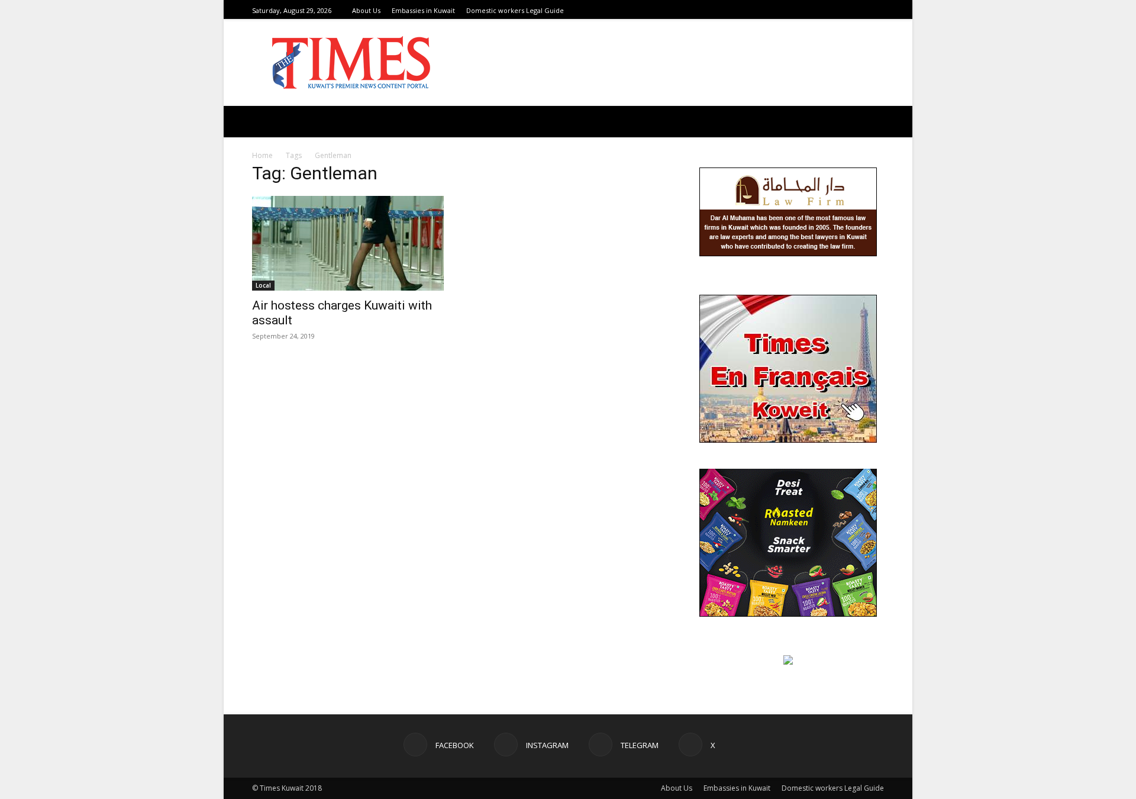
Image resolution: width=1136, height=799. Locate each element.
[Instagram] (847, 10)
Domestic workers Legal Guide (515, 10)
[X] (877, 10)
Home (262, 155)
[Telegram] (862, 10)
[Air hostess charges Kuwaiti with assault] (348, 243)
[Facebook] (833, 10)
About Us (366, 10)
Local (263, 285)
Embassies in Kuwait (423, 10)
